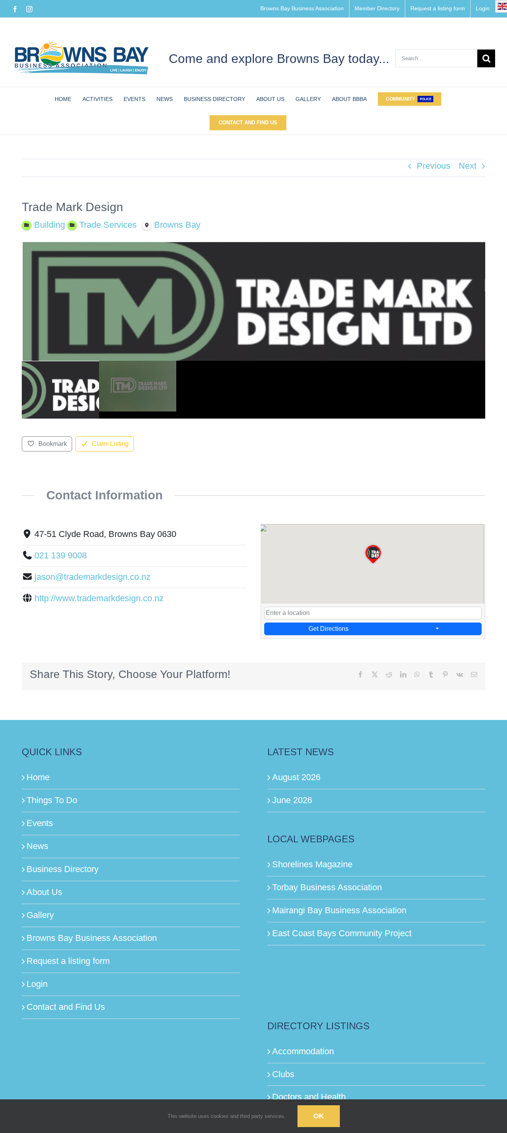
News (37, 846)
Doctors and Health (309, 1097)
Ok (318, 1116)
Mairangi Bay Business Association (339, 910)
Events (40, 823)
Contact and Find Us (66, 1007)
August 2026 (296, 777)
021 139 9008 (60, 555)
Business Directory (63, 869)
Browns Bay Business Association (92, 938)
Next (468, 166)
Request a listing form (68, 961)
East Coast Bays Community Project (342, 933)
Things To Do (52, 800)
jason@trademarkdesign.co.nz (92, 577)
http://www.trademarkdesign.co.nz (99, 598)
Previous (433, 166)
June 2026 (292, 800)
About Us (44, 892)
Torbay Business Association (327, 887)
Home (38, 777)
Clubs (283, 1074)
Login (37, 984)
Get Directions (329, 628)
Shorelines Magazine (312, 864)
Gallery (40, 915)
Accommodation (303, 1051)
